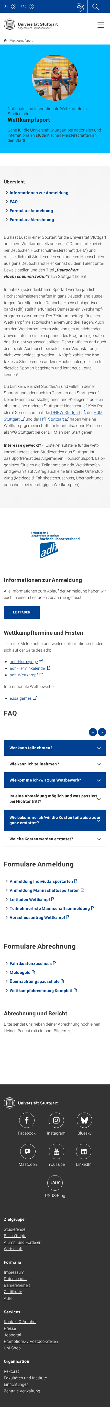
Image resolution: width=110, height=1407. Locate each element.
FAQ (14, 201)
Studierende (14, 1229)
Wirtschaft (13, 1248)
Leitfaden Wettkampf (30, 899)
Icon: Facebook (27, 1120)
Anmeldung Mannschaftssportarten (45, 890)
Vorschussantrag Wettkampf (37, 917)
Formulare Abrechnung (32, 219)
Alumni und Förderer (22, 1242)
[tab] (55, 748)
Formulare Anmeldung (31, 210)
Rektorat (11, 1371)
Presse (10, 1328)
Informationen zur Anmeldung (39, 192)
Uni (6, 6)
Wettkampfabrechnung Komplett (41, 990)
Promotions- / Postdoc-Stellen (31, 1341)
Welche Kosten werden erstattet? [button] (41, 838)
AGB (8, 1298)
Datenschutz (15, 1278)
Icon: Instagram (56, 1120)
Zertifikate (13, 1291)
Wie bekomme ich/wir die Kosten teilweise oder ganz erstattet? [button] (55, 820)
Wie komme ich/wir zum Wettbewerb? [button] (45, 780)
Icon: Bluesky (84, 1120)
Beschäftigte (15, 1235)
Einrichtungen (16, 1384)
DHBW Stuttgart (65, 412)
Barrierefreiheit (17, 1285)
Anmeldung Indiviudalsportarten (41, 881)
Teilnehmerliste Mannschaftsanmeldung (50, 908)
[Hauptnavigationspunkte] (100, 24)
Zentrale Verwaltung (22, 1390)
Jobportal (12, 1334)
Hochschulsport (5, 40)
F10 (23, 6)
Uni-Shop (12, 1347)
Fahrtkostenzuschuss (31, 963)
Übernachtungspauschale (35, 981)
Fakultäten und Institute (25, 1377)
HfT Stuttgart (51, 419)
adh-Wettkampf (24, 674)
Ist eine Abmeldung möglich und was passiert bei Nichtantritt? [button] (53, 798)
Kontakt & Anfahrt (20, 1321)
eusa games (21, 698)
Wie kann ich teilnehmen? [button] (34, 763)
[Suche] (95, 6)
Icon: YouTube (56, 1151)
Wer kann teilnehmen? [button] (30, 747)
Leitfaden (21, 612)
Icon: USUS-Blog (55, 1183)
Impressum (14, 1272)
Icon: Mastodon (28, 1151)
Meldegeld (20, 972)
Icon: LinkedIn (83, 1151)
